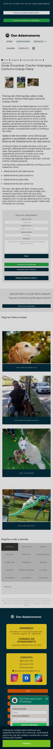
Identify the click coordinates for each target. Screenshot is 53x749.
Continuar (26, 743)
